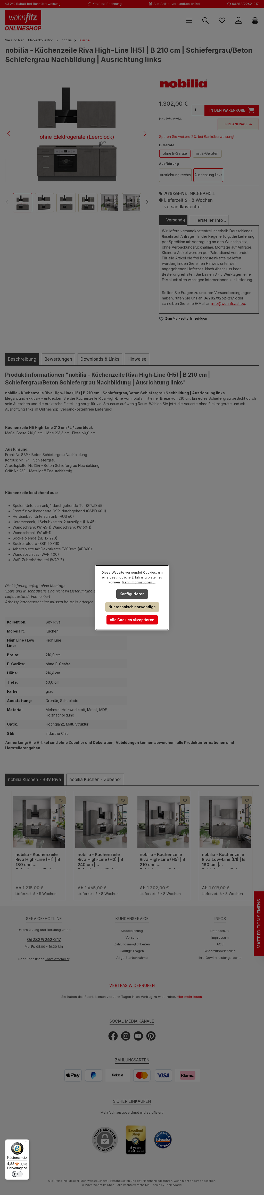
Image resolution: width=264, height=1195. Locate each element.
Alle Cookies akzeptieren (132, 620)
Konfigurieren (132, 594)
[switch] (17, 1174)
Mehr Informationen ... (138, 582)
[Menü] (26, 1142)
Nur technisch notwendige (132, 607)
